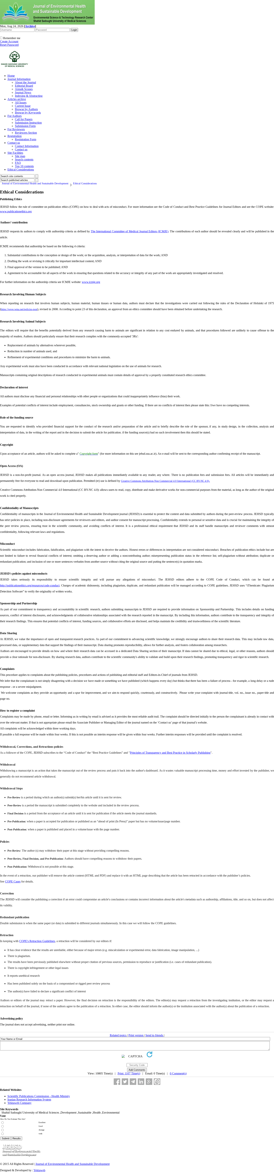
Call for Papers (23, 119)
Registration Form (25, 139)
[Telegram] (133, 1081)
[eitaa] (157, 1081)
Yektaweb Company (19, 1102)
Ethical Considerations (20, 169)
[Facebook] (117, 1081)
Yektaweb (39, 1170)
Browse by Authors (26, 109)
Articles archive (16, 99)
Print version (136, 1035)
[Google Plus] (149, 1081)
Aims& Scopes (24, 89)
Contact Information (27, 146)
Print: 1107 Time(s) (129, 1073)
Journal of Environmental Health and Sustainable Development (72, 1164)
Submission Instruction (28, 122)
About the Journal (25, 82)
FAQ (18, 162)
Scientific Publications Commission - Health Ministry (38, 1096)
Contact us (13, 142)
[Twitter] (125, 1081)
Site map (20, 156)
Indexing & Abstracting (28, 95)
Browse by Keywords (28, 112)
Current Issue (23, 105)
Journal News (23, 92)
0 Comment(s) (178, 1073)
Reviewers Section (26, 132)
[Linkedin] (141, 1081)
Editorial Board (24, 85)
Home (11, 75)
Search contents (24, 159)
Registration (14, 136)
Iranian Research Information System (29, 1099)
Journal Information (19, 79)
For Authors (14, 115)
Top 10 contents (24, 166)
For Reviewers (16, 129)
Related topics (118, 1035)
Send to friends (154, 1035)
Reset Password (9, 44)
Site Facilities (15, 152)
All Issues (20, 102)
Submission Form (25, 126)
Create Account (9, 41)
